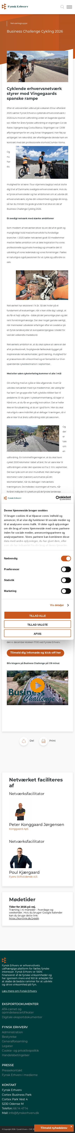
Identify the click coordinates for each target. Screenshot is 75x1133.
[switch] (66, 569)
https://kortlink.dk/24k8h (24, 918)
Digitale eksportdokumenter (22, 1017)
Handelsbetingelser (15, 1055)
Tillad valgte (37, 624)
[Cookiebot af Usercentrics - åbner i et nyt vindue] (55, 498)
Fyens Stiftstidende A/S (23, 877)
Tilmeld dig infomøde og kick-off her (35, 653)
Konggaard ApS (18, 829)
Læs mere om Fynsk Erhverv (19, 991)
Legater (7, 1046)
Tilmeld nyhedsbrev (54, 1128)
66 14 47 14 (20, 1108)
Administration (12, 1032)
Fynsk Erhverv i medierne (20, 1075)
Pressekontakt (12, 1070)
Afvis (37, 633)
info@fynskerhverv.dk (24, 1113)
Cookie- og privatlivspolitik (20, 1050)
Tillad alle (37, 615)
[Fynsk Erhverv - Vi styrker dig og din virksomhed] (15, 7)
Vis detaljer (57, 605)
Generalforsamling (15, 1041)
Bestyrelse (9, 1037)
